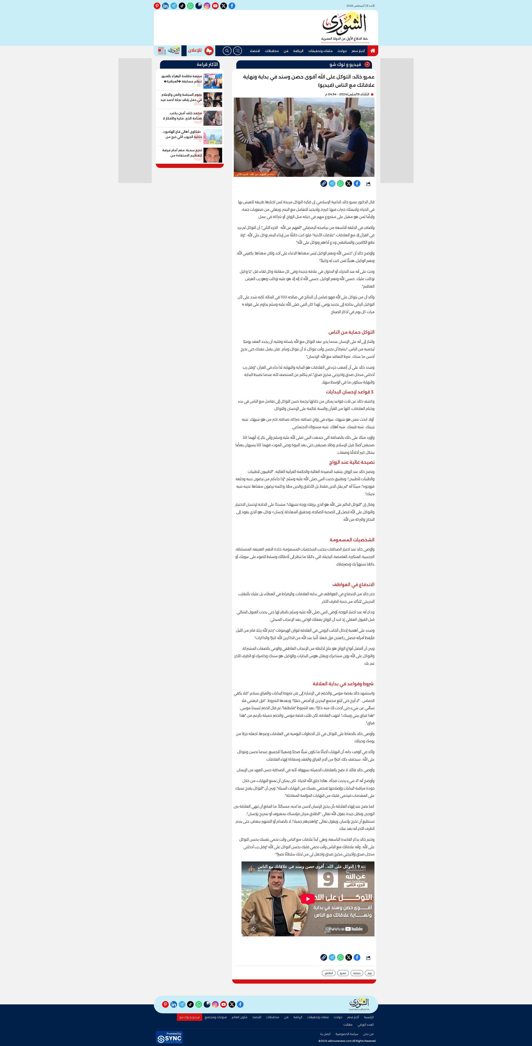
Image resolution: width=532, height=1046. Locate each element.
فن (286, 51)
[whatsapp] (323, 183)
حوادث (342, 51)
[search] (227, 50)
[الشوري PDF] (167, 50)
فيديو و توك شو (189, 1017)
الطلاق (329, 973)
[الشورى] (345, 27)
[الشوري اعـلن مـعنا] (201, 50)
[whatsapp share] (340, 183)
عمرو (343, 973)
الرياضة (298, 51)
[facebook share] (357, 183)
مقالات (347, 1024)
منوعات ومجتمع (216, 1017)
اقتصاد (255, 51)
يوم (370, 973)
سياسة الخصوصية (346, 1034)
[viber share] (332, 183)
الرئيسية (369, 1017)
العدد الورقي (365, 1024)
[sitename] (359, 1004)
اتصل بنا (325, 1034)
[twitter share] (348, 183)
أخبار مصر (358, 51)
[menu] (237, 50)
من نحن (368, 1034)
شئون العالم (239, 1017)
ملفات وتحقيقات (320, 51)
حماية (357, 973)
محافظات (272, 51)
